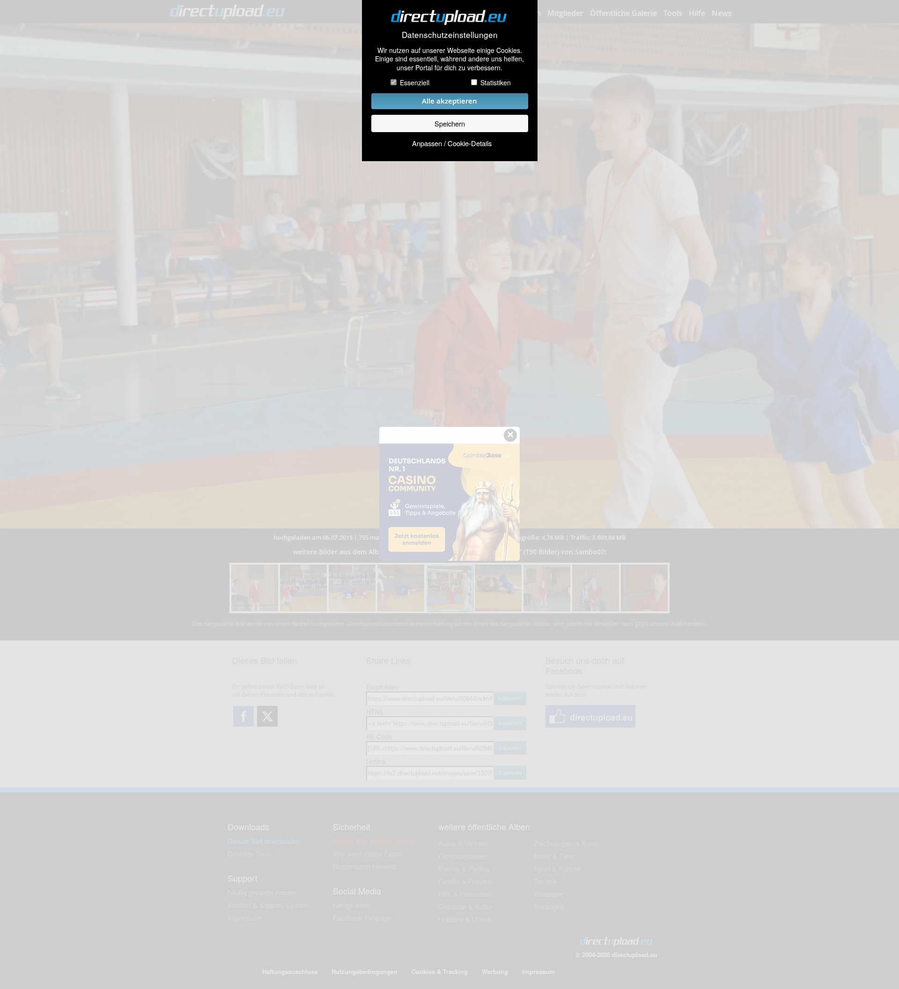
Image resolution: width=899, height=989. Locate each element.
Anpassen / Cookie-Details (452, 143)
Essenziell (414, 82)
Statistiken (495, 82)
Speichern (450, 123)
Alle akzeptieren (449, 101)
